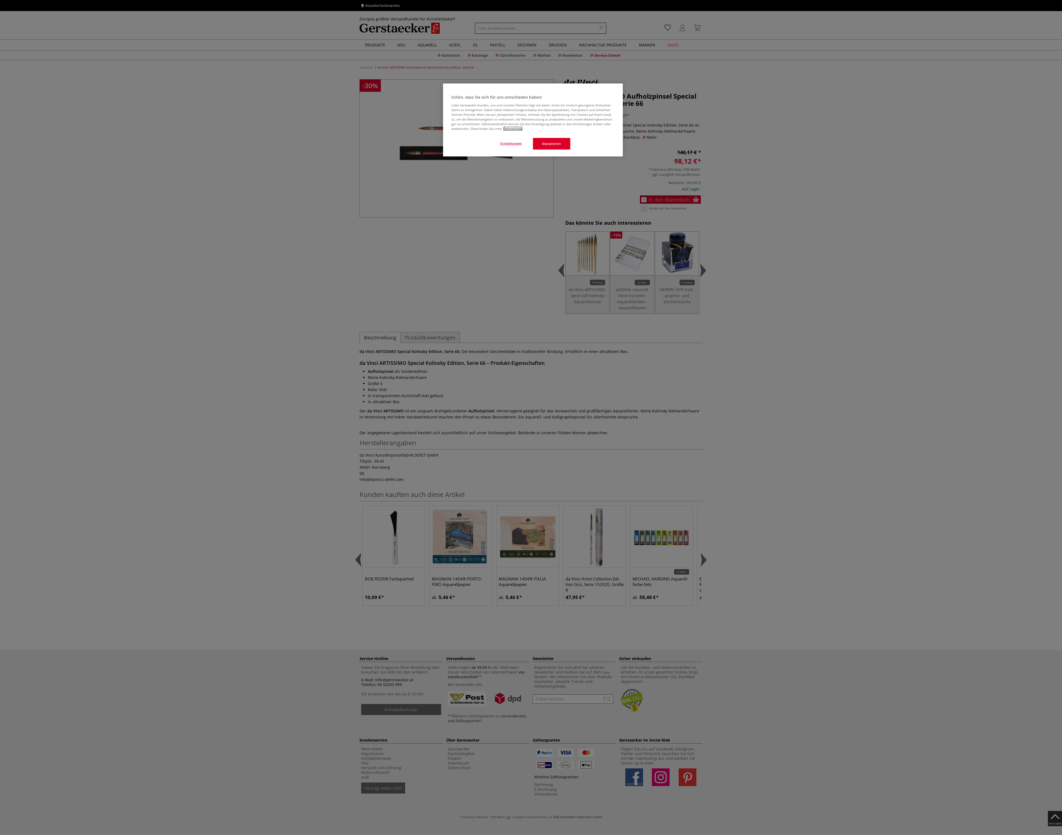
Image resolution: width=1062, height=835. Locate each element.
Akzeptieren (551, 144)
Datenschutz (512, 129)
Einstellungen (511, 143)
